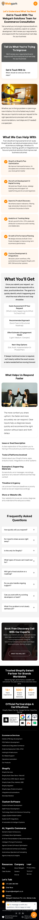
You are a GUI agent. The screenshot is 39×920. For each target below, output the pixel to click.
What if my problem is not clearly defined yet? (16, 607)
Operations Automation (9, 759)
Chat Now (9, 887)
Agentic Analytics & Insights (11, 855)
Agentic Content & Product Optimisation (14, 845)
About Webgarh (19, 868)
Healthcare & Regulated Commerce (13, 746)
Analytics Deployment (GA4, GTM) (13, 749)
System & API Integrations (10, 819)
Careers (16, 871)
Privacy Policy (31, 868)
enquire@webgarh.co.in (14, 891)
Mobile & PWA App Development (12, 739)
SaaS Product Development (11, 809)
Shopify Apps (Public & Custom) (12, 789)
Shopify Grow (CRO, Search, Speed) (13, 779)
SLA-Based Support (8, 756)
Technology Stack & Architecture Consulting (16, 812)
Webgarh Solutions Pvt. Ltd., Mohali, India (21, 898)
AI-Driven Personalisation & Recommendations (17, 839)
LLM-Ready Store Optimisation (11, 835)
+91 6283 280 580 (12, 884)
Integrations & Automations (10, 792)
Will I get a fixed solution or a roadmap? (15, 572)
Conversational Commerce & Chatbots (14, 849)
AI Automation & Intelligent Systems (13, 822)
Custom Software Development (12, 805)
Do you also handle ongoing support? (15, 584)
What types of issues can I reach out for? (18, 561)
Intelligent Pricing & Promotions (12, 842)
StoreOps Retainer (8, 796)
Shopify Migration (7, 786)
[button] (35, 4)
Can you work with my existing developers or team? (16, 596)
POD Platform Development (10, 742)
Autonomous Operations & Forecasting (14, 852)
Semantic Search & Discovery (11, 832)
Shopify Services (7, 772)
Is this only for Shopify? (13, 550)
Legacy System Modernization (11, 815)
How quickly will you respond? (15, 530)
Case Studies (6, 871)
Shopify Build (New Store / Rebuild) (13, 775)
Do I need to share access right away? (16, 540)
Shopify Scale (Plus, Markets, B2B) (13, 782)
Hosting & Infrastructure (9, 752)
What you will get (18, 654)
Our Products (6, 762)
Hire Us (16, 875)
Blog (3, 868)
